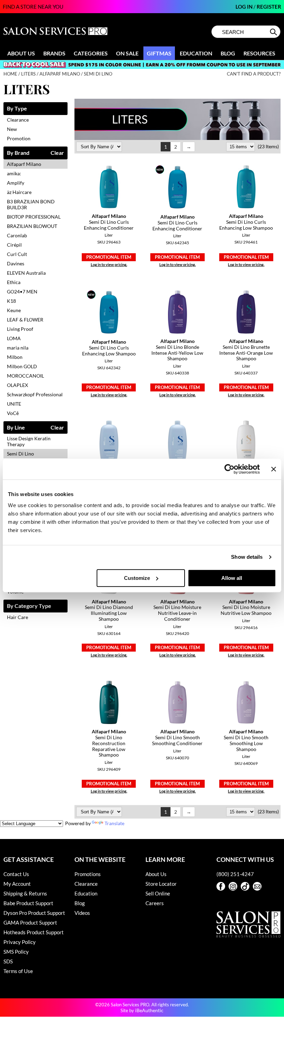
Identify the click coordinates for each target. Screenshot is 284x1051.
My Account (17, 884)
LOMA (14, 338)
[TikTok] (245, 886)
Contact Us (16, 874)
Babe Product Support (28, 903)
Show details (247, 557)
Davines (15, 263)
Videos (82, 913)
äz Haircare (19, 192)
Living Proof (20, 329)
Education (196, 53)
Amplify (15, 183)
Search (274, 31)
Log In (245, 6)
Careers (154, 903)
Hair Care (17, 617)
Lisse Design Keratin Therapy (29, 441)
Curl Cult (17, 254)
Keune (14, 310)
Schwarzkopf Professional (35, 394)
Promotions (87, 874)
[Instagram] (233, 886)
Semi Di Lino (20, 454)
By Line (16, 428)
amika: (14, 173)
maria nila (17, 348)
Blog (228, 53)
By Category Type (29, 606)
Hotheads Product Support (33, 932)
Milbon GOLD (22, 366)
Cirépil (14, 245)
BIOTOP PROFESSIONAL (34, 217)
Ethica (13, 282)
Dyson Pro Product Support (34, 913)
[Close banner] (273, 469)
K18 (11, 301)
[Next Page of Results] (189, 147)
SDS (8, 961)
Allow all (231, 578)
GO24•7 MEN (22, 291)
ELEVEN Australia (26, 273)
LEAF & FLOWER (25, 320)
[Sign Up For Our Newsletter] (257, 886)
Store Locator (161, 884)
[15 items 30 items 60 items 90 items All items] (241, 146)
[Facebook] (220, 886)
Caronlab (17, 235)
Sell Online (157, 893)
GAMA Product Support (30, 922)
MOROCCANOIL (25, 376)
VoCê (13, 413)
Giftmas (159, 53)
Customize (137, 578)
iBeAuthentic (149, 1010)
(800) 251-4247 (235, 874)
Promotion (18, 138)
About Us (21, 53)
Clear (57, 153)
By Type (17, 109)
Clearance (18, 120)
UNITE (14, 404)
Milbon (15, 357)
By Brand (18, 153)
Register (269, 6)
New (12, 129)
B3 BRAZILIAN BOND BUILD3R (31, 204)
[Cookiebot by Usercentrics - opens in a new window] (229, 469)
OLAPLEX (17, 385)
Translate (114, 823)
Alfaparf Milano (24, 164)
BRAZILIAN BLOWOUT (32, 226)
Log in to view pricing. (109, 264)
